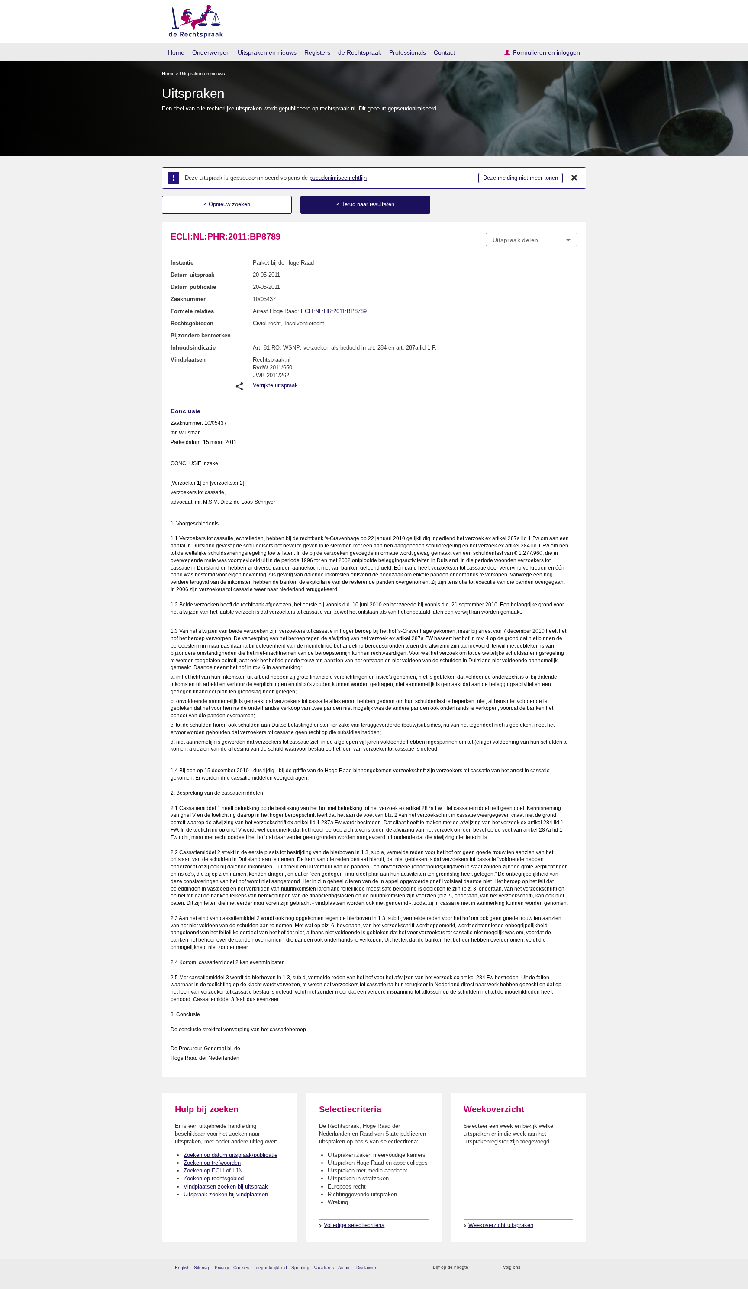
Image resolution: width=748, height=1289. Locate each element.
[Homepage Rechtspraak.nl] (193, 19)
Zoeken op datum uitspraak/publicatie (230, 1155)
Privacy (222, 1267)
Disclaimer (366, 1267)
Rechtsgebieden (192, 323)
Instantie (182, 262)
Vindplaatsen (188, 359)
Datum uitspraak (192, 275)
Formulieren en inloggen (546, 52)
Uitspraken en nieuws (267, 52)
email (487, 1267)
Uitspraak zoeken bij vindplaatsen (226, 1194)
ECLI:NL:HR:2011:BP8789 (334, 311)
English (182, 1267)
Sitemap (202, 1267)
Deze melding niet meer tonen (520, 178)
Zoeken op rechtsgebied (214, 1178)
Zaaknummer (188, 299)
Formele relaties (192, 311)
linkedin (561, 1267)
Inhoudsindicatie (193, 347)
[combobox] (532, 239)
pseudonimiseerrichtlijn (338, 178)
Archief (345, 1267)
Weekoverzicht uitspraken (500, 1225)
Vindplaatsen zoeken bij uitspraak (226, 1186)
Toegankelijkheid (270, 1267)
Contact (444, 52)
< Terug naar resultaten (365, 204)
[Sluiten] (574, 178)
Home (176, 52)
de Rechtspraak (359, 52)
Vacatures (324, 1267)
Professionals (407, 52)
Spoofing (300, 1267)
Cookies (241, 1267)
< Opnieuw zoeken (226, 204)
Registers (317, 52)
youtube (572, 1267)
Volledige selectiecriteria (354, 1225)
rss (476, 1267)
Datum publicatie (193, 287)
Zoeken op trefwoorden (212, 1162)
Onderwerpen (211, 52)
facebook (539, 1267)
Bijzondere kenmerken (201, 335)
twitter (527, 1267)
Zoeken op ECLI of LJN (213, 1170)
